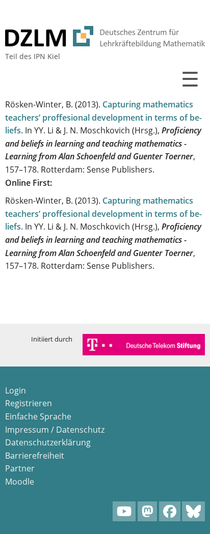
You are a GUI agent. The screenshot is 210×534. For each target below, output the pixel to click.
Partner (20, 468)
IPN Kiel (47, 56)
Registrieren (28, 403)
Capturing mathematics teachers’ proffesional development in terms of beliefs (103, 117)
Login (15, 390)
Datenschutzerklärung (48, 442)
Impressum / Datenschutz (54, 429)
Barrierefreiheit (34, 455)
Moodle (19, 481)
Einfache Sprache (38, 416)
